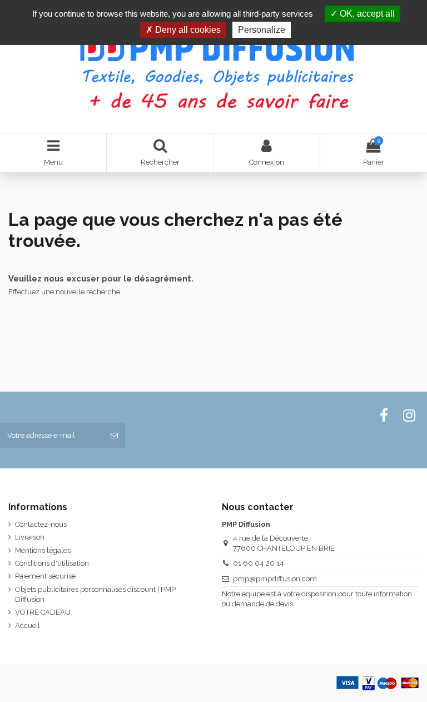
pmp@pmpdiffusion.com (275, 579)
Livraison (29, 537)
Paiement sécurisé (45, 576)
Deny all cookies (187, 29)
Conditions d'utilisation (52, 563)
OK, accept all (366, 13)
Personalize (261, 29)
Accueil (27, 625)
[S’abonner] (114, 435)
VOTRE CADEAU (43, 612)
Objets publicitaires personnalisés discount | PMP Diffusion (95, 594)
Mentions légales (43, 550)
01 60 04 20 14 (258, 563)
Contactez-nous (41, 524)
